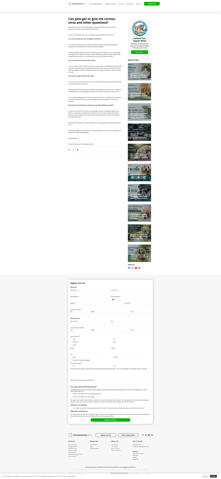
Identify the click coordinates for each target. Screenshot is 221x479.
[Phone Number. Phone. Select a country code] (113, 299)
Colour (113, 348)
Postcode (127, 303)
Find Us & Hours (116, 450)
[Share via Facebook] (69, 150)
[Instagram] (132, 268)
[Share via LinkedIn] (77, 150)
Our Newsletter (94, 448)
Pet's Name (74, 321)
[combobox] (110, 314)
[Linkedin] (129, 268)
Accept (213, 476)
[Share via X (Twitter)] (73, 150)
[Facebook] (139, 268)
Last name (114, 290)
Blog (91, 446)
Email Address (74, 296)
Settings (205, 476)
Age (112, 321)
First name (73, 290)
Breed (72, 348)
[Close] (219, 476)
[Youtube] (136, 268)
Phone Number (116, 296)
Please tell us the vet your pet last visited (82, 380)
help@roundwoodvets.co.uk (141, 446)
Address (73, 303)
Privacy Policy (71, 476)
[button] (130, 4)
